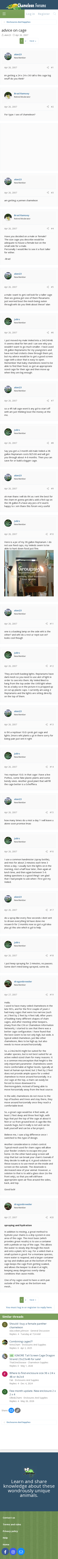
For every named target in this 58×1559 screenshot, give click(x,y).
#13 (52, 724)
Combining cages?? (21, 1341)
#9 (52, 488)
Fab (11, 1380)
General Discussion (40, 1330)
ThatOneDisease (17, 1362)
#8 (52, 442)
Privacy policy (10, 1531)
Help (5, 1537)
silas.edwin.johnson (19, 1330)
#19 (52, 994)
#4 (52, 228)
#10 (52, 534)
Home (6, 1544)
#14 (52, 766)
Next (32, 40)
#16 (52, 851)
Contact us (9, 1517)
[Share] (48, 67)
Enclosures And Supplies (34, 1344)
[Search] (54, 14)
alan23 (7, 35)
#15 (52, 812)
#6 (52, 332)
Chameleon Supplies (38, 1362)
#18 (52, 955)
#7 (52, 400)
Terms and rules (12, 1524)
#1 (52, 67)
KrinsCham (14, 1344)
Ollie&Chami (15, 1397)
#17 (52, 909)
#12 (52, 666)
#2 (52, 106)
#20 (52, 1217)
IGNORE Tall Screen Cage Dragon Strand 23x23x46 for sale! (32, 1357)
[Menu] (4, 14)
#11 (52, 623)
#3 (52, 192)
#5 (52, 286)
